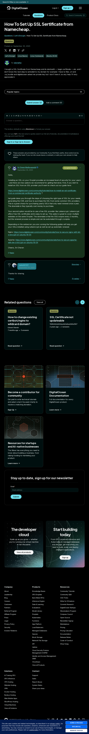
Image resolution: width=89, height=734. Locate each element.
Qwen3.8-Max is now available (14, 2)
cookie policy (34, 730)
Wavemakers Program (68, 611)
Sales (34, 678)
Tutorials (26, 15)
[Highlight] (21, 116)
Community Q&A (66, 594)
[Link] (16, 116)
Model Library (37, 611)
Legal (6, 621)
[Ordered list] (32, 116)
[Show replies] (80, 278)
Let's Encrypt (19, 36)
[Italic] (9, 116)
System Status (37, 685)
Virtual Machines (10, 705)
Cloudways (36, 662)
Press (6, 617)
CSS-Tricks (64, 598)
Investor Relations (10, 631)
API (33, 644)
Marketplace (64, 624)
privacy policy (55, 723)
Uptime (34, 647)
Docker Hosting (10, 692)
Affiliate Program (10, 614)
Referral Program (10, 611)
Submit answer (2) (34, 103)
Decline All (76, 726)
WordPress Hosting (11, 702)
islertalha (17, 63)
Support (35, 675)
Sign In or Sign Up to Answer (18, 142)
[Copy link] (23, 50)
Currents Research (67, 604)
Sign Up (11, 410)
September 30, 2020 (25, 170)
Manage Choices (76, 730)
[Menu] (80, 8)
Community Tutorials (67, 591)
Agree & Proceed (76, 723)
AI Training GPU (9, 675)
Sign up (66, 8)
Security (7, 627)
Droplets (35, 614)
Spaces (35, 634)
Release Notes (65, 637)
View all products (24, 552)
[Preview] (80, 116)
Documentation (65, 634)
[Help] (82, 116)
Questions (38, 15)
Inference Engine (38, 601)
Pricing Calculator (66, 631)
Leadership (8, 594)
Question (9, 41)
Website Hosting (10, 685)
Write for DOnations (67, 601)
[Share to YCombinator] (18, 50)
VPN (5, 688)
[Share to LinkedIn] (14, 50)
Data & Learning (38, 604)
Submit (16, 497)
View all (40, 302)
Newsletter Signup (66, 621)
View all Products (38, 665)
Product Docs (52, 15)
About (6, 591)
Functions (35, 621)
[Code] (41, 116)
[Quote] (34, 116)
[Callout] (37, 116)
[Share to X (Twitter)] (5, 50)
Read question (14, 346)
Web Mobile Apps (10, 698)
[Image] (18, 116)
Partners (7, 608)
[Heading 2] (25, 116)
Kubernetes (36, 617)
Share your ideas (38, 688)
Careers (7, 601)
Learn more (54, 410)
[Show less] (80, 167)
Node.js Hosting (10, 695)
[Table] (39, 116)
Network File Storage (39, 640)
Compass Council (66, 614)
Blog (6, 598)
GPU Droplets (37, 594)
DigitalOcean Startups (68, 608)
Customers (8, 604)
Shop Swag (64, 644)
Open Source (65, 617)
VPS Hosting (8, 682)
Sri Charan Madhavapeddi (26, 167)
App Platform (36, 624)
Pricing (62, 627)
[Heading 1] (23, 116)
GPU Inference (9, 678)
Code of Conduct (66, 640)
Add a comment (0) (54, 103)
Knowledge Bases (38, 591)
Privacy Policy (9, 624)
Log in (54, 8)
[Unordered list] (30, 116)
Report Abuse (37, 682)
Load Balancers (37, 627)
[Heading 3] (27, 116)
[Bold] (7, 116)
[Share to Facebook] (10, 50)
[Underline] (11, 116)
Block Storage (37, 637)
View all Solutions (10, 708)
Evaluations (36, 608)
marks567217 (24, 265)
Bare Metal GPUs (38, 598)
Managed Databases (39, 631)
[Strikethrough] (14, 116)
